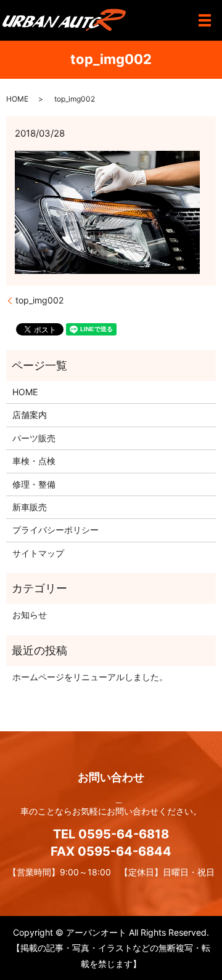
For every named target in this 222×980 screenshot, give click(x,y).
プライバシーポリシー (55, 529)
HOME (17, 98)
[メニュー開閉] (205, 20)
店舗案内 (29, 414)
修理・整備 (34, 484)
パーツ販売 (34, 438)
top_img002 (39, 300)
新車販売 (29, 507)
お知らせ (29, 614)
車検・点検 (34, 461)
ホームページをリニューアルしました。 (90, 677)
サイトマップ (38, 553)
